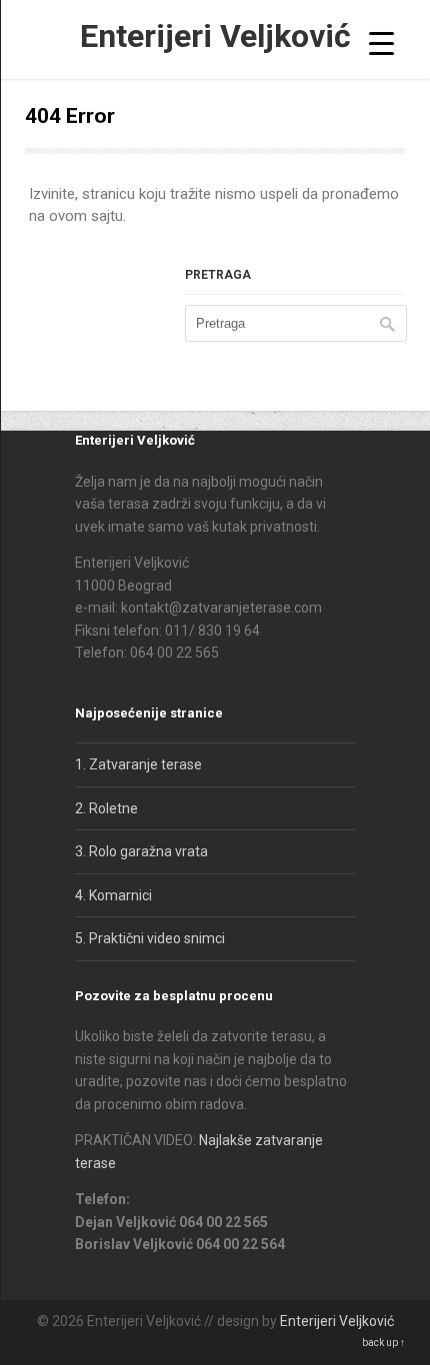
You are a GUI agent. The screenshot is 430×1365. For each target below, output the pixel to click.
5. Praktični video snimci (150, 938)
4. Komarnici (113, 895)
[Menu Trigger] (381, 42)
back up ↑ (383, 1342)
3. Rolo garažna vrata (141, 851)
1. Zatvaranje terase (138, 764)
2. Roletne (106, 808)
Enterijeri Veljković (215, 36)
